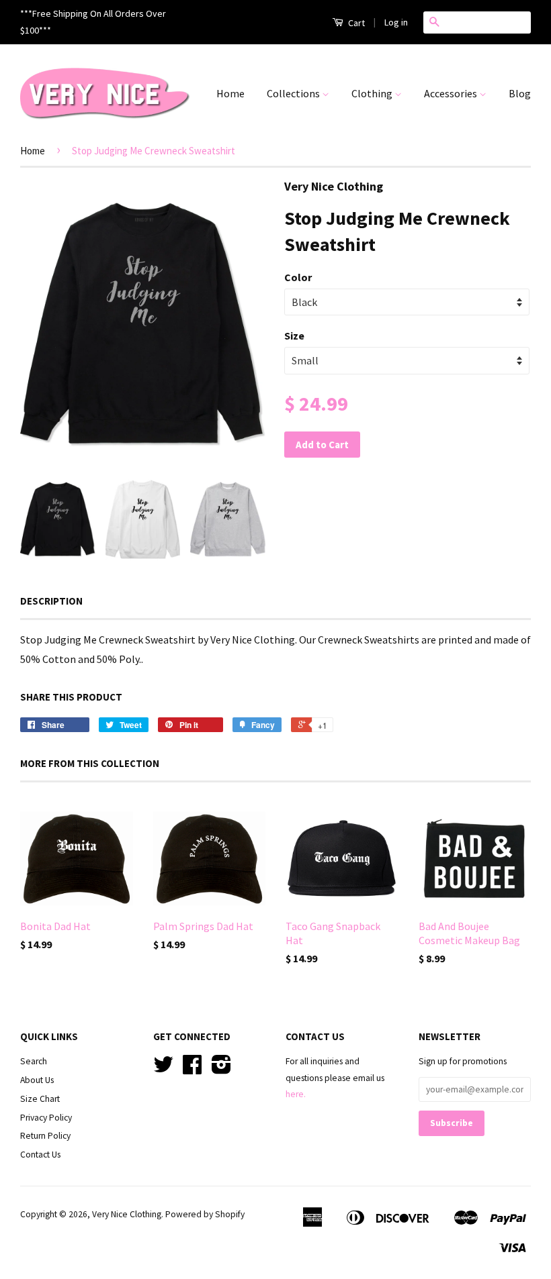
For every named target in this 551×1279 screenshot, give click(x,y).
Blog (520, 93)
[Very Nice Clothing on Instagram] (221, 1069)
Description (51, 601)
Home (230, 93)
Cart (355, 23)
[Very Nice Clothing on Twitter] (163, 1069)
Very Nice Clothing (126, 1214)
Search (33, 1061)
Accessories (451, 93)
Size (294, 335)
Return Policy (45, 1135)
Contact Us (40, 1154)
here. (296, 1094)
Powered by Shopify (205, 1214)
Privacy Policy (46, 1117)
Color (298, 277)
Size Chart (40, 1099)
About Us (37, 1080)
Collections (294, 93)
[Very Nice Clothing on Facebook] (192, 1069)
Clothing (372, 93)
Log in (396, 22)
